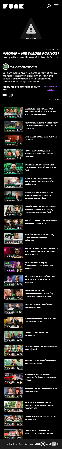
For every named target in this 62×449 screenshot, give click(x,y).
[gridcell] (31, 112)
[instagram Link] (11, 95)
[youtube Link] (5, 95)
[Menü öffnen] (56, 6)
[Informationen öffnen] (57, 58)
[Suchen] (48, 6)
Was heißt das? (50, 88)
